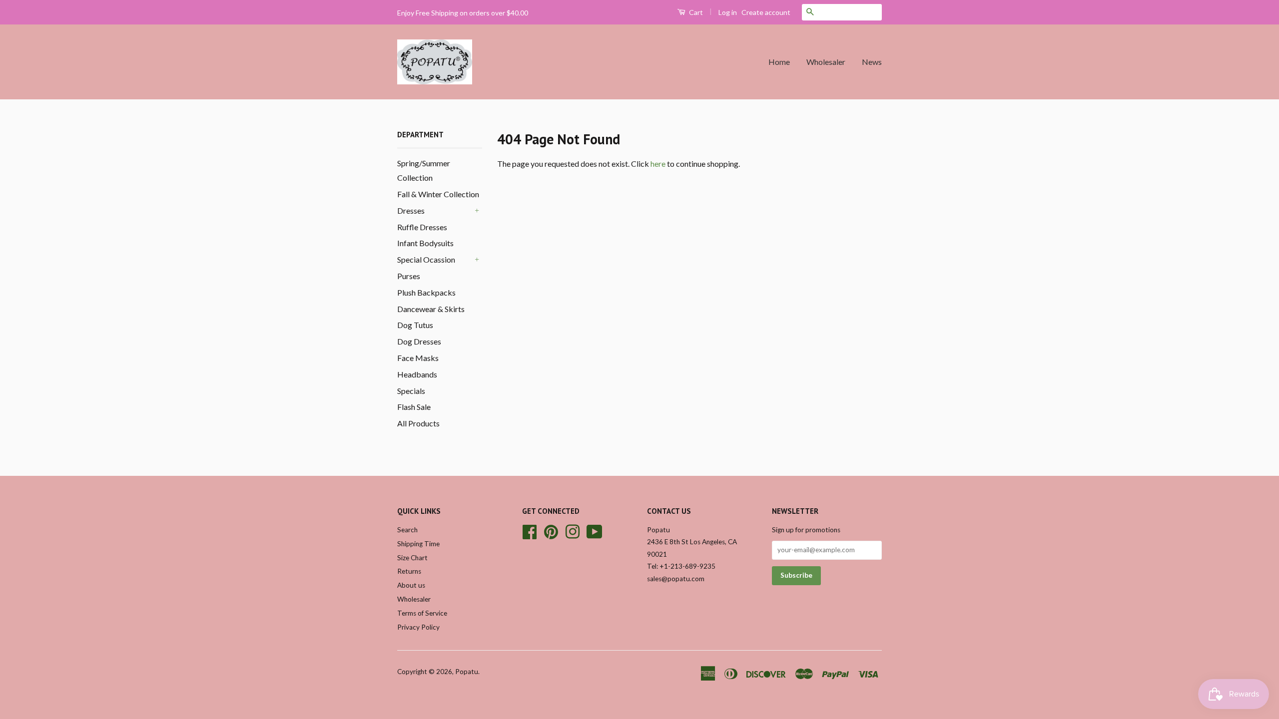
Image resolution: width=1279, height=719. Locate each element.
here (657, 163)
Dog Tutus (415, 325)
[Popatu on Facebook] (529, 530)
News (872, 61)
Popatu (466, 672)
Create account (765, 12)
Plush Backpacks (426, 292)
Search (407, 530)
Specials (411, 390)
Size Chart (412, 558)
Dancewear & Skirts (431, 309)
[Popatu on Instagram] (572, 530)
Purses (408, 276)
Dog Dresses (419, 341)
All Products (418, 423)
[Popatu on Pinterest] (551, 530)
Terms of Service (422, 613)
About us (411, 585)
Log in (727, 12)
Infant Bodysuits (425, 243)
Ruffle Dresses (422, 227)
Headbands (417, 374)
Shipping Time (418, 544)
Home (779, 61)
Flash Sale (414, 406)
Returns (409, 571)
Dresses (411, 210)
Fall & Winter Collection (438, 194)
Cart (695, 12)
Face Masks (418, 357)
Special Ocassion (426, 259)
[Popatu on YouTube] (595, 530)
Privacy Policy (418, 627)
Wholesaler (825, 61)
